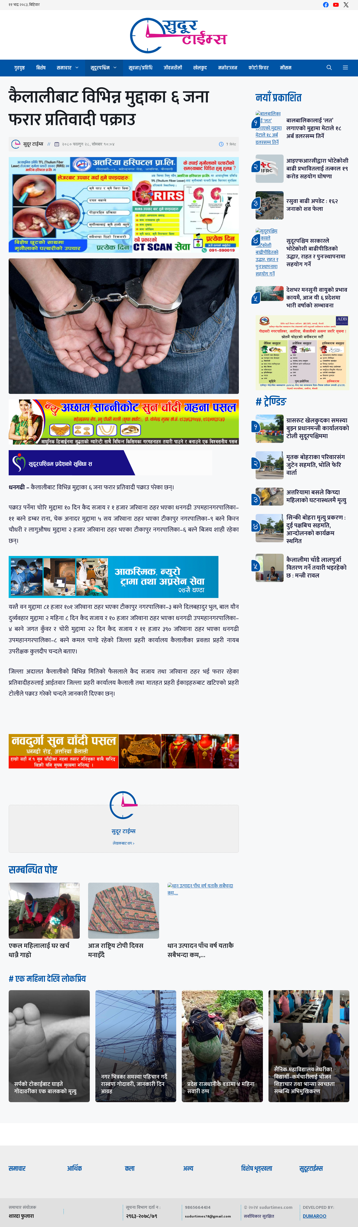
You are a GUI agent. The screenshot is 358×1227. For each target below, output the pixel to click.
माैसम (285, 68)
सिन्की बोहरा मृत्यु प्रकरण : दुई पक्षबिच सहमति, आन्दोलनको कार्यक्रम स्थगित (316, 529)
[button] (329, 68)
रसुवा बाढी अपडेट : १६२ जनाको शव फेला (312, 205)
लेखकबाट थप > (124, 843)
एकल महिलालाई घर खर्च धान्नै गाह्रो (39, 950)
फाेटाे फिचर (259, 68)
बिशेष (41, 68)
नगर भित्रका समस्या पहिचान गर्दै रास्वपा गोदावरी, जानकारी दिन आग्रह (134, 1084)
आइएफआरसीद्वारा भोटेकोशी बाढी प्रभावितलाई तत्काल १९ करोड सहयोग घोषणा (317, 168)
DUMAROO (314, 1216)
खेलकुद (200, 68)
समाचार (64, 68)
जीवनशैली (173, 68)
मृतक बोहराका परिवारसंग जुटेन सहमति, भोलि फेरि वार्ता (315, 465)
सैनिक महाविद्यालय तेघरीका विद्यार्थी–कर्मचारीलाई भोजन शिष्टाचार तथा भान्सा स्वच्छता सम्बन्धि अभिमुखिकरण (304, 1080)
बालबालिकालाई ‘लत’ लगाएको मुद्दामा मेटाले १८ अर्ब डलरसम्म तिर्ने (313, 128)
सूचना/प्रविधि (140, 68)
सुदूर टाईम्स (33, 144)
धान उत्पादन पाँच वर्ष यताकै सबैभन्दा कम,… (201, 950)
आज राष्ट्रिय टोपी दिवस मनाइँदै (115, 950)
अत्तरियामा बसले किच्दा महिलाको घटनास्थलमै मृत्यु (316, 496)
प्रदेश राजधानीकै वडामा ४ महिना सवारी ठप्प (221, 1087)
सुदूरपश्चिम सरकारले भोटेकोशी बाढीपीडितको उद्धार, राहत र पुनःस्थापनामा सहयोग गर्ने (315, 252)
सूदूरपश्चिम (100, 68)
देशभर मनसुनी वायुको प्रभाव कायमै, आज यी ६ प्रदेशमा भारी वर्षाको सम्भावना (316, 297)
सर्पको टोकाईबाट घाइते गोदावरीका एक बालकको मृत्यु (45, 1087)
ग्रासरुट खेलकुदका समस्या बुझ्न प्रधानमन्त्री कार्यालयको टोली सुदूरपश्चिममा (317, 428)
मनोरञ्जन (227, 68)
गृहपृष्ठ (19, 68)
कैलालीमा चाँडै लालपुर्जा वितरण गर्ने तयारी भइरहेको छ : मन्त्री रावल (316, 568)
